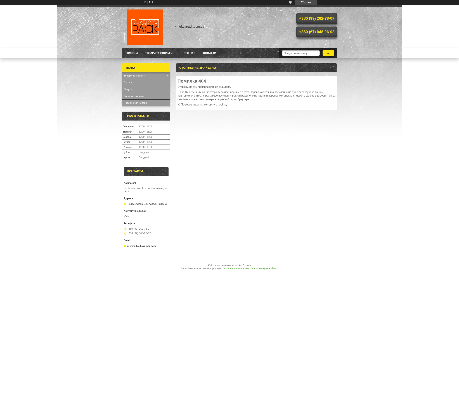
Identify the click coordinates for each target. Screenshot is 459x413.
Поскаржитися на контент (236, 268)
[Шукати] (328, 53)
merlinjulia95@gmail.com (141, 245)
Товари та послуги (158, 53)
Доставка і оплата (134, 96)
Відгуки (128, 89)
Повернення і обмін (135, 102)
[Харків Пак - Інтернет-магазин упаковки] (145, 26)
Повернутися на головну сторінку (204, 104)
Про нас (189, 53)
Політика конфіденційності (264, 268)
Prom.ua (247, 265)
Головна (132, 53)
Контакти (209, 53)
